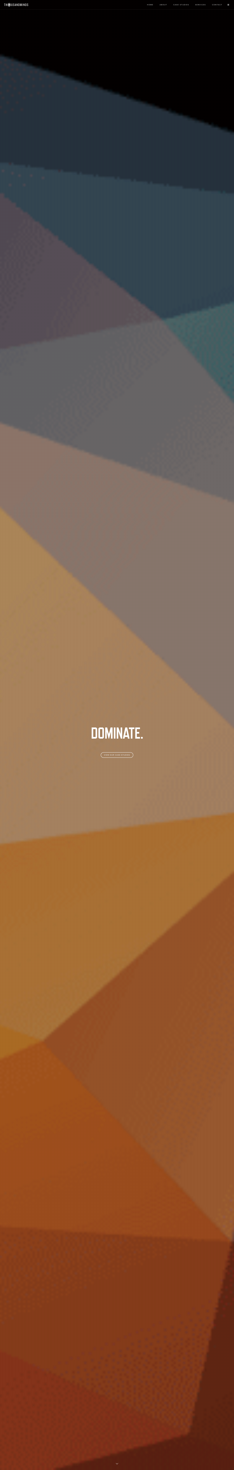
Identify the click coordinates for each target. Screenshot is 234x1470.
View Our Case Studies (117, 755)
